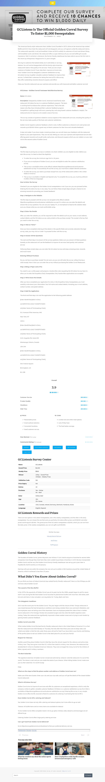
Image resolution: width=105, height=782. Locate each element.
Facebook (57, 447)
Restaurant (21, 730)
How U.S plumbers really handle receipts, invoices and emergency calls (72, 751)
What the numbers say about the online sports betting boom (35, 751)
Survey (26, 447)
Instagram (71, 447)
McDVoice (54, 540)
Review (28, 730)
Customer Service (41, 447)
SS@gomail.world (66, 771)
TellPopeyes (54, 545)
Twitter (27, 452)
